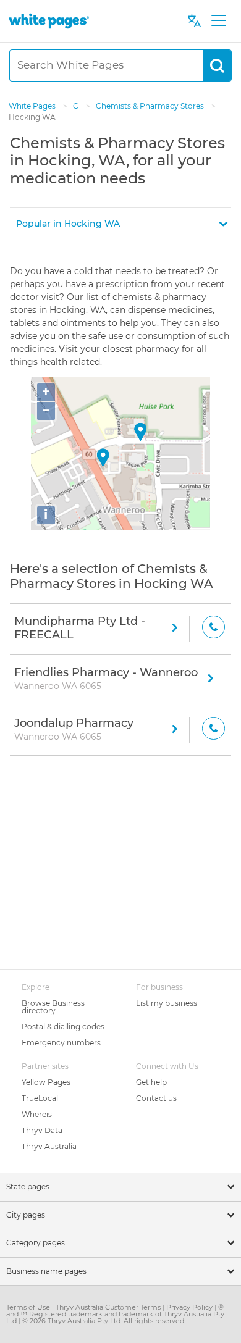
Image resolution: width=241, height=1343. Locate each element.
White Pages (33, 106)
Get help (151, 1082)
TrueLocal (40, 1098)
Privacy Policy (190, 1307)
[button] (120, 223)
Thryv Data (42, 1130)
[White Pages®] (49, 21)
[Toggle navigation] (218, 21)
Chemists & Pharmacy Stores (151, 106)
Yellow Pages (46, 1082)
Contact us (156, 1098)
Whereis (37, 1114)
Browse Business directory (53, 1006)
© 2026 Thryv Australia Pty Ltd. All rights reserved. (103, 1320)
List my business (166, 1003)
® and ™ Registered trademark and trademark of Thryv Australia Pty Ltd (115, 1314)
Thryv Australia (49, 1146)
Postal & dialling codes (63, 1026)
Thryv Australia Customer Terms (109, 1307)
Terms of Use (29, 1307)
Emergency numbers (61, 1042)
